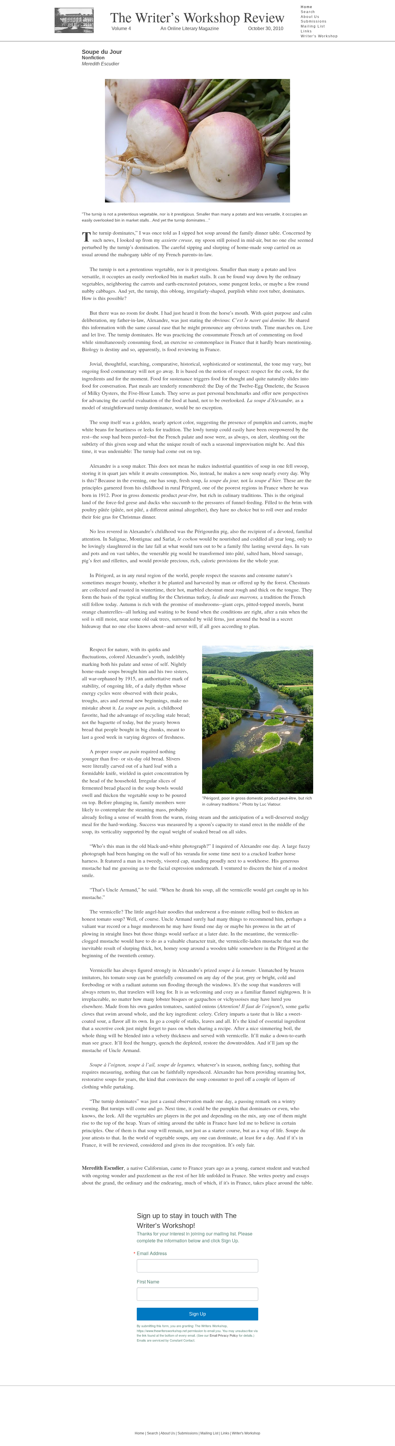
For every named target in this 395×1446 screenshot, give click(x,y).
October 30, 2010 (265, 28)
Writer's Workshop (319, 36)
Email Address (152, 1253)
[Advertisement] (197, 1405)
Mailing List (313, 26)
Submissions (314, 21)
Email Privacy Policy (224, 1335)
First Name (148, 1281)
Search (308, 12)
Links (306, 31)
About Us (310, 17)
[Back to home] (74, 20)
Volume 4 (121, 28)
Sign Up (197, 1313)
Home (306, 7)
